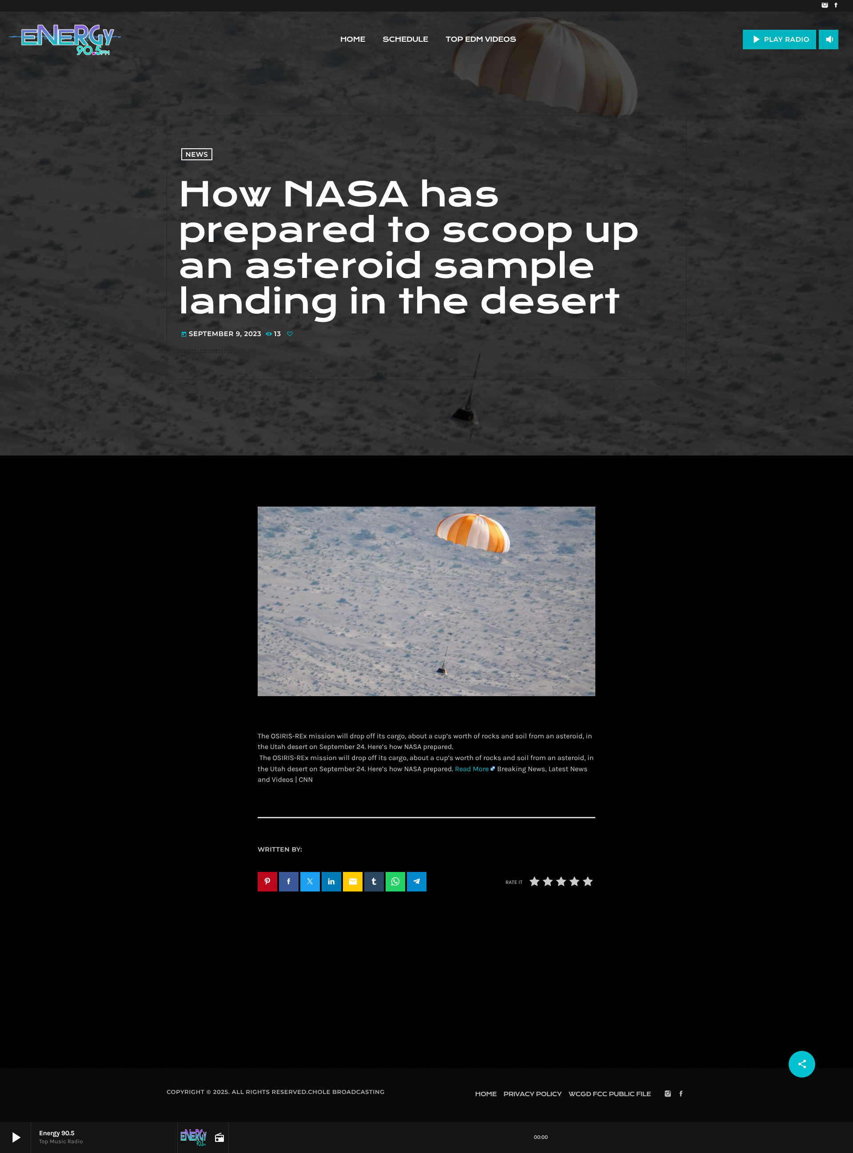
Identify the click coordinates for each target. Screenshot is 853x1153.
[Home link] (65, 39)
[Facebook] (836, 6)
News (197, 154)
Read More (472, 769)
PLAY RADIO (779, 39)
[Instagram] (824, 6)
